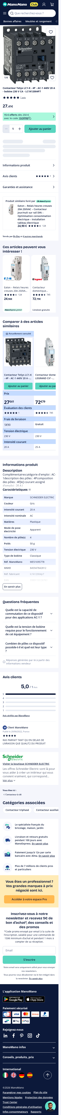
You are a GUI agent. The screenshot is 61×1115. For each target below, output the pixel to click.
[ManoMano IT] (5, 1075)
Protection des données (39, 1097)
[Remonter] (48, 1075)
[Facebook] (13, 1035)
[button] (29, 213)
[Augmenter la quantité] (19, 129)
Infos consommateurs (15, 1111)
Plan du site (40, 1092)
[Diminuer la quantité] (6, 129)
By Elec (16, 236)
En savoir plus (36, 978)
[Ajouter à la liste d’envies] (52, 77)
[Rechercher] (11, 13)
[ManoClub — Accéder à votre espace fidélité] (34, 4)
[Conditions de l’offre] (54, 117)
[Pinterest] (21, 1035)
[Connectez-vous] (44, 4)
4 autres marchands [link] (33, 236)
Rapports (36, 1111)
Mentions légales (12, 1097)
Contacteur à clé (13, 794)
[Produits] (5, 13)
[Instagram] (30, 1035)
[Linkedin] (5, 1035)
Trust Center (10, 1102)
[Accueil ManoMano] (15, 4)
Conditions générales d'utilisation (22, 1107)
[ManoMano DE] (21, 1075)
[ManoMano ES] (30, 1075)
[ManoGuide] (50, 1106)
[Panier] (52, 4)
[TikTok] (38, 1035)
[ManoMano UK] (13, 1075)
